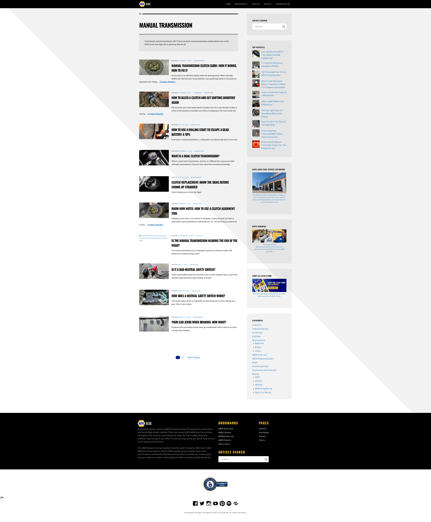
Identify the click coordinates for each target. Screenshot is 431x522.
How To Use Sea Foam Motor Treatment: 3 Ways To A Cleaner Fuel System (273, 84)
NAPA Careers (224, 432)
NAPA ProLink (224, 440)
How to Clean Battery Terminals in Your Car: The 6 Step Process (273, 145)
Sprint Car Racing (263, 392)
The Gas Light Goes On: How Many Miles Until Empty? (272, 113)
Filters (258, 351)
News (255, 362)
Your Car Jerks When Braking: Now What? (199, 322)
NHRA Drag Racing (263, 388)
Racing (267, 4)
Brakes (258, 347)
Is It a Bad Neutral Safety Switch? (193, 269)
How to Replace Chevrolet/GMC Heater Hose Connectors (272, 134)
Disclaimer (264, 432)
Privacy (262, 436)
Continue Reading (167, 82)
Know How (209, 93)
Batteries (259, 343)
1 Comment (197, 93)
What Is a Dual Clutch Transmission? (195, 156)
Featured (256, 325)
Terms (262, 440)
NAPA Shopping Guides (263, 359)
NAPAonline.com (226, 436)
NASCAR (258, 385)
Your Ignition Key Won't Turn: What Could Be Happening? (272, 55)
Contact (262, 429)
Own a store (224, 444)
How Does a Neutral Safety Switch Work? (198, 295)
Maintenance (240, 4)
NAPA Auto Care (259, 355)
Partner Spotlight (260, 366)
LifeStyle (256, 4)
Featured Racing (260, 329)
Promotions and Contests (264, 370)
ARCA (257, 377)
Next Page (194, 357)
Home (228, 4)
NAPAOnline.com (283, 4)
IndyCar (258, 381)
